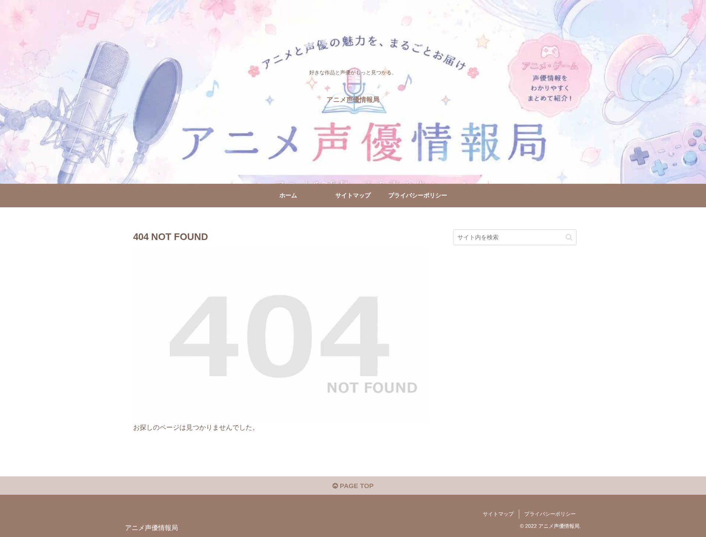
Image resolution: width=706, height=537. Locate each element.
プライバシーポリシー (550, 514)
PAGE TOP (356, 486)
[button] (569, 237)
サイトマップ (498, 514)
